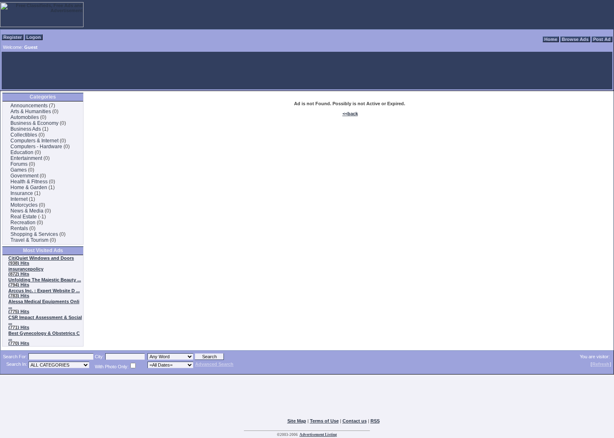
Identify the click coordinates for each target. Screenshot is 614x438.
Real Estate (23, 217)
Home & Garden (28, 187)
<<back (350, 113)
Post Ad (602, 39)
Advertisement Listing (318, 435)
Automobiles (24, 117)
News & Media (26, 211)
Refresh (600, 364)
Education (21, 152)
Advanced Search (214, 364)
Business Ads (25, 129)
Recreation (23, 222)
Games (18, 170)
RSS (375, 420)
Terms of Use (324, 420)
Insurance (21, 193)
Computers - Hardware (36, 146)
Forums (19, 164)
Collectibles (23, 135)
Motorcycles (24, 205)
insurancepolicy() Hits (25, 271)
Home (550, 39)
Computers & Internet (34, 141)
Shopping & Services (34, 234)
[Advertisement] (307, 70)
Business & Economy (34, 123)
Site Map (296, 420)
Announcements (29, 106)
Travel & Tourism (29, 240)
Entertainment (26, 158)
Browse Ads (575, 39)
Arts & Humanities (30, 111)
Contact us (355, 420)
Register (12, 37)
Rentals (19, 228)
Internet (19, 199)
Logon (33, 37)
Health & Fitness (29, 182)
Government (24, 176)
